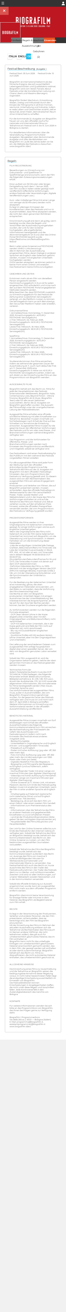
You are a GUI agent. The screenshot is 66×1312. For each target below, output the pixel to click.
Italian (10, 56)
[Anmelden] (63, 3)
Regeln (12, 161)
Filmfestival (17, 40)
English (20, 56)
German (29, 56)
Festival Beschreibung (27, 68)
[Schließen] (4, 11)
